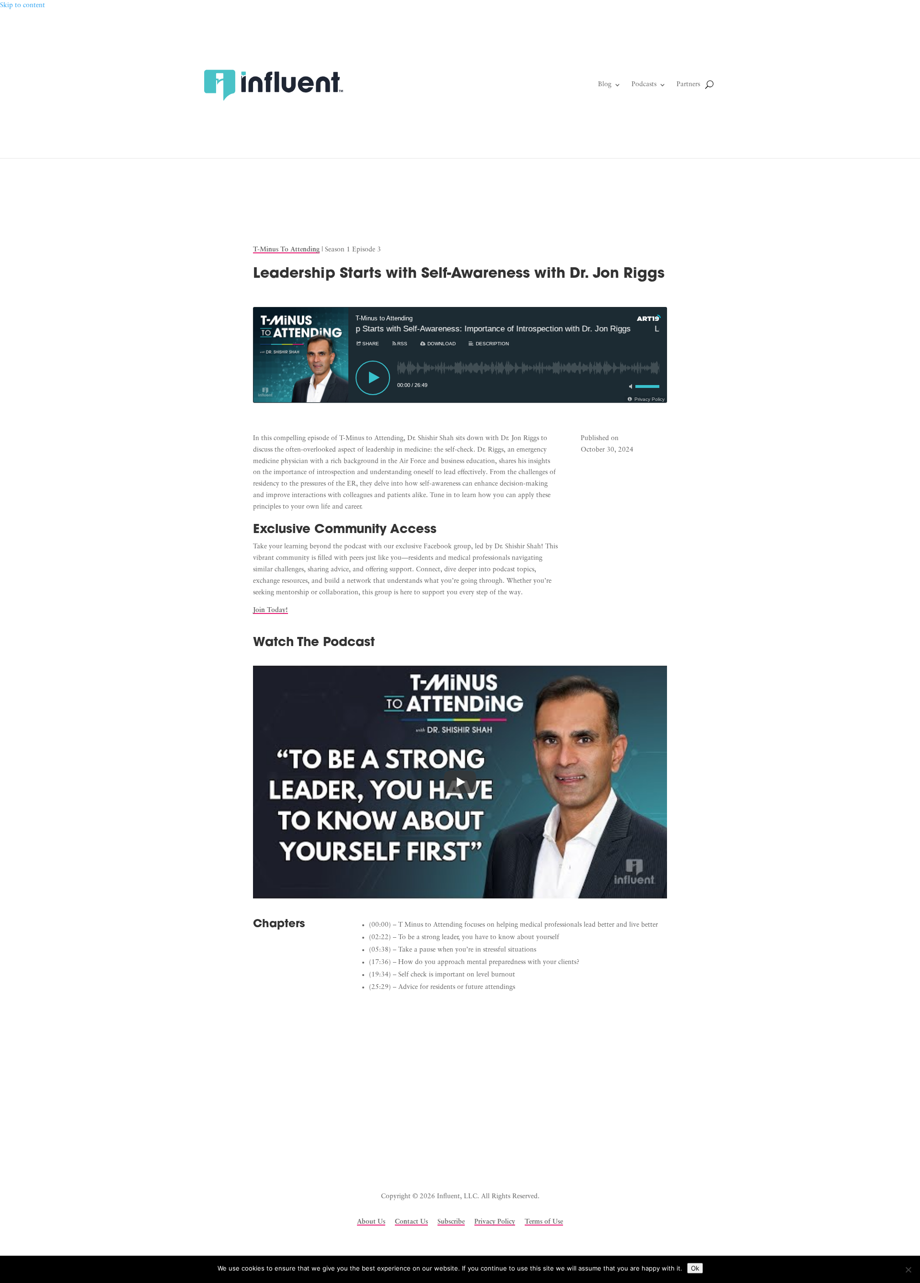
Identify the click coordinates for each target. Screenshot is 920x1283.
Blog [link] (604, 84)
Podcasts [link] (644, 84)
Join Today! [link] (270, 610)
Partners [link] (688, 84)
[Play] (373, 378)
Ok (695, 1268)
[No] (908, 1269)
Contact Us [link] (411, 1222)
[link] (273, 84)
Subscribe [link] (451, 1222)
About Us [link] (371, 1222)
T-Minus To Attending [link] (286, 249)
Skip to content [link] (22, 5)
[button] (412, 1149)
